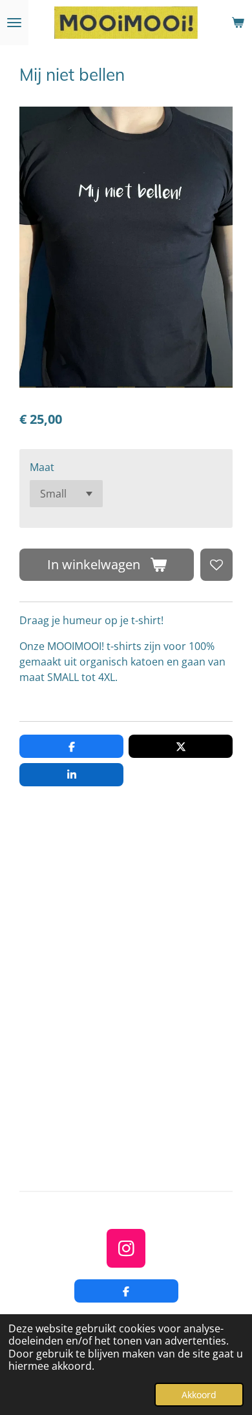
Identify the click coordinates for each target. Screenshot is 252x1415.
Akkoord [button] (199, 1395)
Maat (42, 467)
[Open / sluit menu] (14, 22)
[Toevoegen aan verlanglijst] (216, 565)
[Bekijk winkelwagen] (238, 22)
